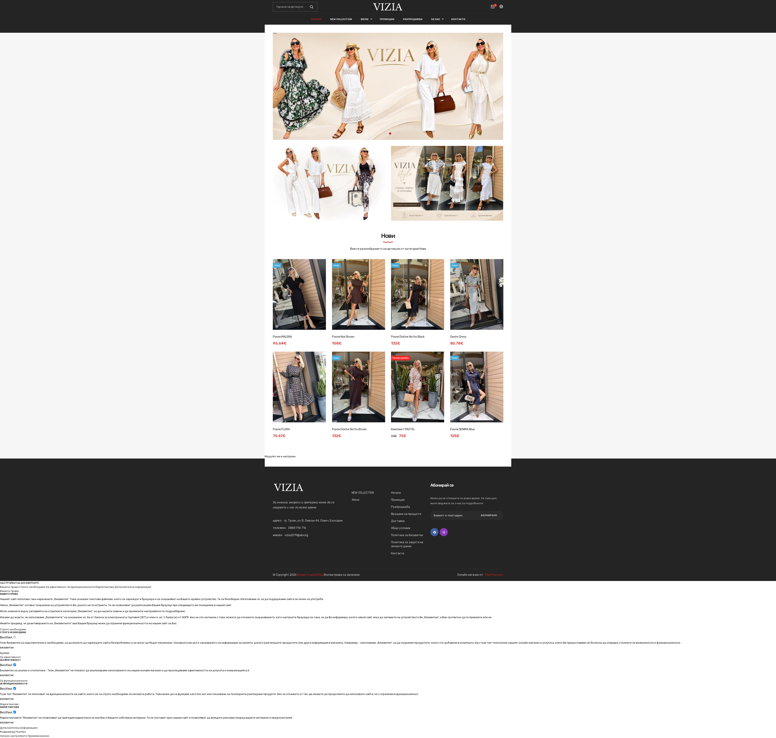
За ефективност (56, 586)
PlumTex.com (494, 575)
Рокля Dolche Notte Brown (349, 429)
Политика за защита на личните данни (407, 544)
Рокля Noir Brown (343, 336)
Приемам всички (38, 735)
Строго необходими (32, 586)
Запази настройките (13, 735)
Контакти (397, 553)
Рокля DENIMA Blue (462, 429)
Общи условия (400, 528)
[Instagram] (444, 532)
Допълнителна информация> (19, 727)
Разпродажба (400, 507)
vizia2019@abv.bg (296, 535)
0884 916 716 (297, 528)
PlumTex (21, 731)
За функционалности (81, 586)
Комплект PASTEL (403, 429)
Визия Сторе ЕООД (310, 575)
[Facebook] (434, 532)
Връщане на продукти (406, 514)
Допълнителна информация (133, 586)
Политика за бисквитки (407, 535)
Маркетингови (104, 586)
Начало (396, 492)
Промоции (398, 500)
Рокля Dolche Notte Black (408, 336)
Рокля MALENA (282, 336)
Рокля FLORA (281, 429)
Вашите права (9, 586)
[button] (497, 86)
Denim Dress (458, 336)
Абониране (489, 515)
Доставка (398, 521)
